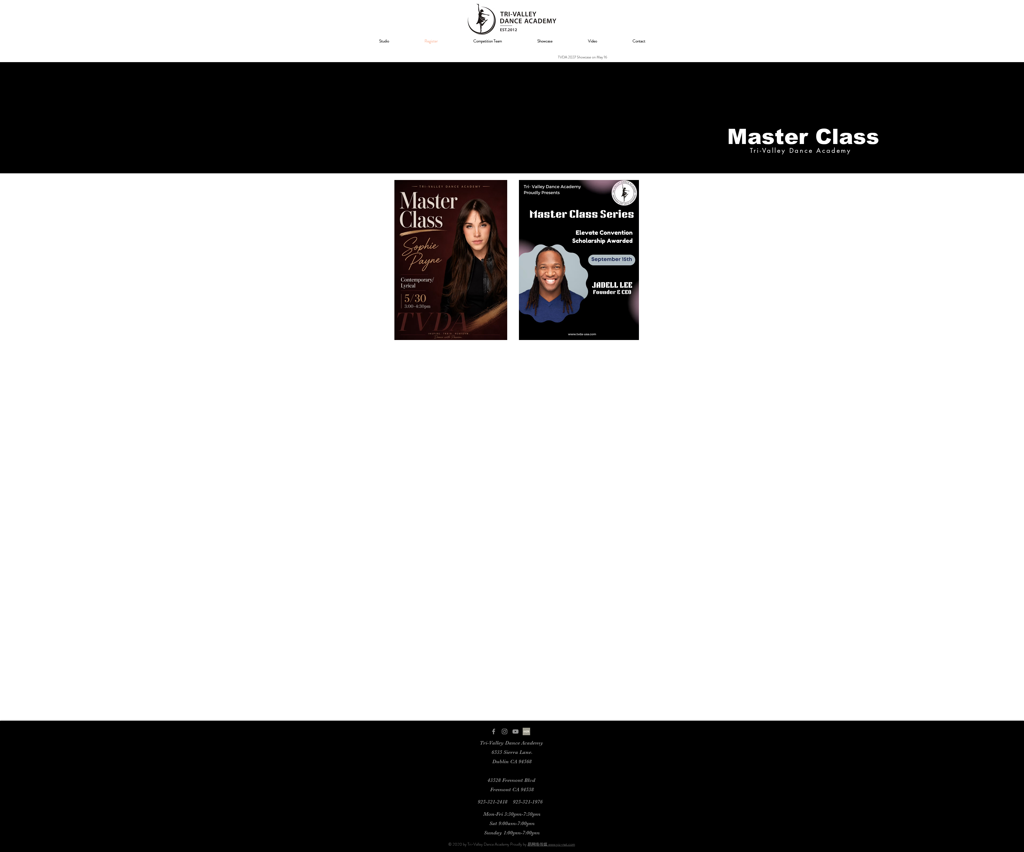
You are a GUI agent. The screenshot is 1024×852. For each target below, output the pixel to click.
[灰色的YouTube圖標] (515, 731)
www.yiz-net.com (561, 844)
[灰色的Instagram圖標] (504, 731)
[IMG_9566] (526, 731)
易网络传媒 (537, 844)
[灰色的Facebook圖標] (493, 731)
